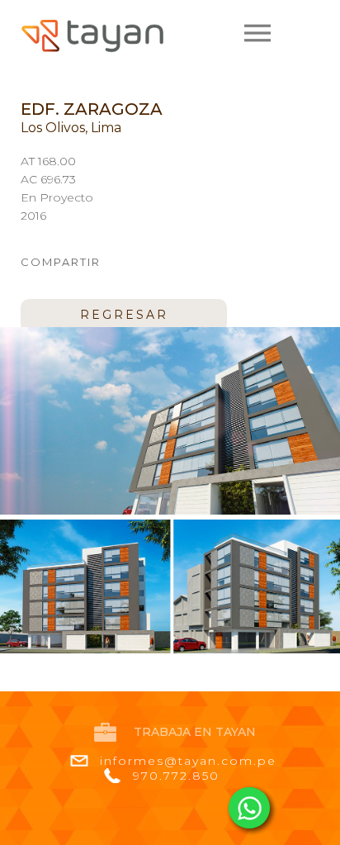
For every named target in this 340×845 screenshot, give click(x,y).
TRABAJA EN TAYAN (195, 731)
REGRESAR (124, 314)
